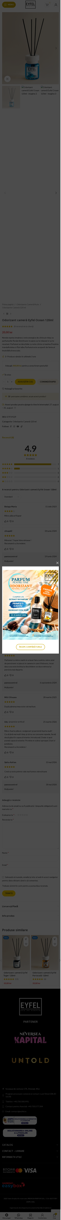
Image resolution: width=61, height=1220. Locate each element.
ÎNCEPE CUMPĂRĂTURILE (30, 647)
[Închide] (57, 562)
